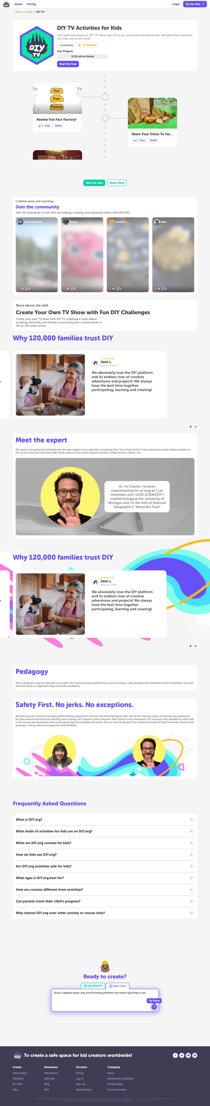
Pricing (31, 4)
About (18, 4)
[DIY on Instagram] (194, 1055)
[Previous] (191, 426)
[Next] (195, 426)
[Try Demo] (154, 1007)
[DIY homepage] (6, 4)
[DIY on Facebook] (175, 1055)
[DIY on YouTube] (188, 1055)
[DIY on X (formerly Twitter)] (181, 1055)
